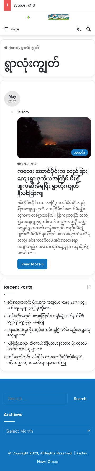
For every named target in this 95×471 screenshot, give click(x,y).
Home (12, 47)
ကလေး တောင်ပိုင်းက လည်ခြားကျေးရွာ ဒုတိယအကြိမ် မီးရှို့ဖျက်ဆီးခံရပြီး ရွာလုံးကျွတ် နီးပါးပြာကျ (52, 182)
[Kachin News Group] (47, 17)
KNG (24, 164)
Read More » (32, 264)
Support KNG (24, 5)
